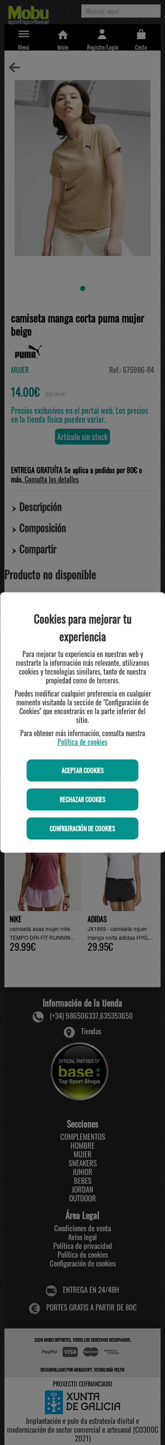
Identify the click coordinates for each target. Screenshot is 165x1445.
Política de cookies (82, 742)
